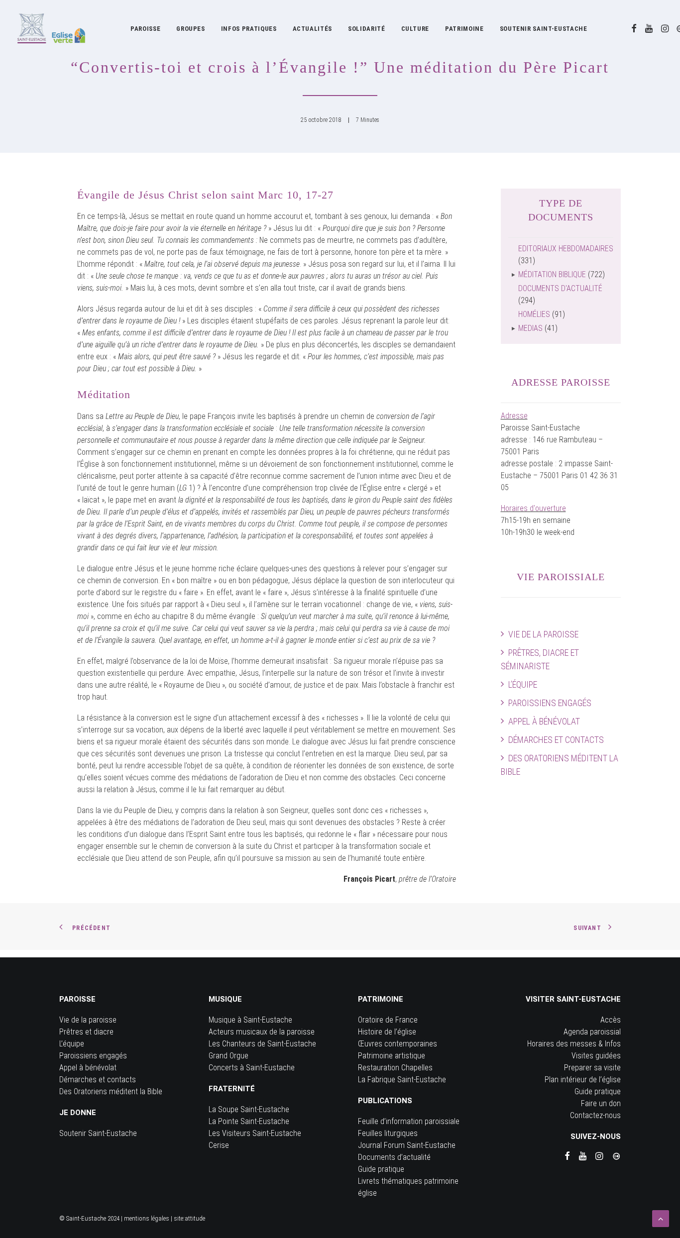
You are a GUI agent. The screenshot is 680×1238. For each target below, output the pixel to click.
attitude (195, 1218)
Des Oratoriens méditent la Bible (559, 765)
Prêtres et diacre (86, 1031)
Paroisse (145, 28)
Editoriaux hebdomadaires (565, 248)
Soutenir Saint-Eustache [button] (543, 28)
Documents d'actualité (560, 288)
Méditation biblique (552, 274)
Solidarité (366, 28)
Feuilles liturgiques (388, 1133)
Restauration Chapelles (395, 1067)
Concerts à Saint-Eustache (252, 1067)
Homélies (534, 314)
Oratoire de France (388, 1020)
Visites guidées (596, 1055)
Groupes (190, 28)
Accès (610, 1020)
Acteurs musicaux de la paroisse (262, 1031)
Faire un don (601, 1103)
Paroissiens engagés (549, 703)
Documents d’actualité (394, 1157)
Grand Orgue (228, 1055)
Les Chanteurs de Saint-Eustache (262, 1043)
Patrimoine (464, 28)
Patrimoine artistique (391, 1055)
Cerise (219, 1145)
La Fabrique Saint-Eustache (402, 1079)
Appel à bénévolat (544, 721)
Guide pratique (381, 1169)
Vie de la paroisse (543, 634)
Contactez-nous (595, 1115)
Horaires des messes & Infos (574, 1043)
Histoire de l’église (387, 1031)
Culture (415, 28)
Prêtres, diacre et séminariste (540, 659)
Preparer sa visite (592, 1067)
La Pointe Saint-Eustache (249, 1121)
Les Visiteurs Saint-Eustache (255, 1133)
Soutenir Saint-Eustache (98, 1133)
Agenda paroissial (592, 1031)
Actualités (313, 28)
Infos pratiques (249, 28)
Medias (530, 328)
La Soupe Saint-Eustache (249, 1109)
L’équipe (522, 684)
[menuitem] (145, 28)
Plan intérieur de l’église (583, 1079)
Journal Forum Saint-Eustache (406, 1145)
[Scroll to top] (660, 1218)
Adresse (514, 415)
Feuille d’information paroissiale (408, 1121)
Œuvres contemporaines (397, 1043)
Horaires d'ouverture (533, 508)
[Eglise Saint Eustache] (51, 28)
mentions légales (146, 1218)
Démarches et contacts (556, 739)
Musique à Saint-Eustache (250, 1020)
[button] (634, 28)
